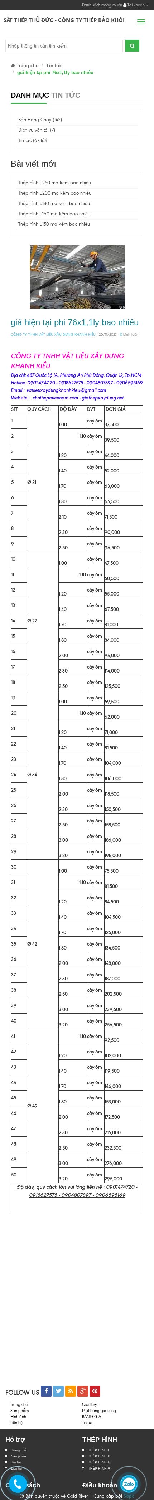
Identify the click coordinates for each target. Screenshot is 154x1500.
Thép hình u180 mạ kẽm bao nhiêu (54, 203)
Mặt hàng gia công (99, 1410)
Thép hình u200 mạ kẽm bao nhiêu (54, 193)
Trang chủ (27, 65)
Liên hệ (16, 1422)
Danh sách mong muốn (102, 5)
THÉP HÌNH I (98, 1450)
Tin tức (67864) (33, 140)
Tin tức (54, 65)
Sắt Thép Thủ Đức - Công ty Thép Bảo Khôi (64, 20)
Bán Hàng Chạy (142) (40, 119)
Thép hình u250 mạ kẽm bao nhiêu (54, 182)
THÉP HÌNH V (99, 1468)
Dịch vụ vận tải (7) (36, 130)
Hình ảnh (18, 1416)
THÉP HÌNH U (99, 1462)
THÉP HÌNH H (99, 1456)
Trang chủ (18, 1450)
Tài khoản (136, 5)
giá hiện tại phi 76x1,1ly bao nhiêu (75, 322)
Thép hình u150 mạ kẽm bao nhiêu (54, 224)
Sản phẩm (18, 1456)
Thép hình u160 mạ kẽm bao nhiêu (54, 214)
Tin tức (16, 1462)
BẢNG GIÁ (91, 1416)
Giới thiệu (90, 1404)
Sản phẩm (19, 1410)
